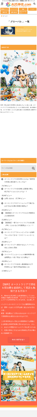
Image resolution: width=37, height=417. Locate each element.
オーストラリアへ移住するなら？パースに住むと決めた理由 (19, 246)
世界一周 (5, 12)
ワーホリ (32, 9)
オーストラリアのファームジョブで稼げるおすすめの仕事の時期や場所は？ (19, 204)
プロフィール (9, 112)
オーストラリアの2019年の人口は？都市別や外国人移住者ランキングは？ (19, 180)
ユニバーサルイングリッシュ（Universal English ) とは (23, 30)
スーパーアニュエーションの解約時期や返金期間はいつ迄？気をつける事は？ (19, 256)
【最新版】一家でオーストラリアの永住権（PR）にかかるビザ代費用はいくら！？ (19, 224)
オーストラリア (13, 9)
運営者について (4, 9)
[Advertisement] (18, 139)
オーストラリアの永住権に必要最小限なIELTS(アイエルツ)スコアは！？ (18, 190)
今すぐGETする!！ (18, 339)
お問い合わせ (14, 12)
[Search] (33, 168)
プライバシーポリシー (22, 12)
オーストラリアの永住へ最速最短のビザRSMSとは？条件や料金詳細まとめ (18, 265)
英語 (23, 9)
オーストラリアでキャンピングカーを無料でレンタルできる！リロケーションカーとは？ (19, 235)
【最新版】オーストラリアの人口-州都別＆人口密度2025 (19, 214)
